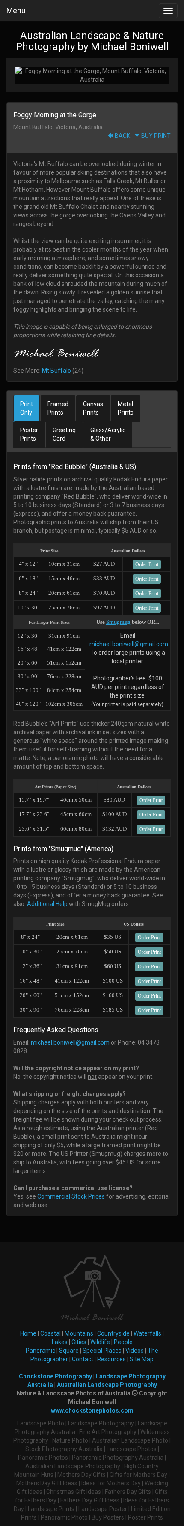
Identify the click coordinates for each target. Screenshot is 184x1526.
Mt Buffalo (56, 370)
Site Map (142, 1359)
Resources (111, 1359)
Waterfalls (147, 1333)
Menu (16, 10)
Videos (134, 1350)
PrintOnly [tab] (26, 408)
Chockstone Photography (55, 1376)
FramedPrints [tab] (57, 408)
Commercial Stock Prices (71, 1196)
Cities (78, 1342)
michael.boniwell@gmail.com (128, 644)
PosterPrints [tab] (29, 434)
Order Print (146, 564)
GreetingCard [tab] (64, 434)
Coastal (50, 1333)
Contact (82, 1359)
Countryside (113, 1333)
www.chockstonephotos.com (92, 1410)
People (123, 1342)
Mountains (79, 1333)
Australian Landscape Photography (107, 1384)
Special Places (102, 1350)
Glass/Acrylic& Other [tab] (107, 434)
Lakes (60, 1342)
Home (28, 1333)
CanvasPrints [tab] (93, 408)
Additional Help (47, 903)
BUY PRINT (155, 135)
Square (69, 1350)
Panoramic (40, 1350)
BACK (121, 135)
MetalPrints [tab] (126, 408)
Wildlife (100, 1342)
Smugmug (118, 622)
